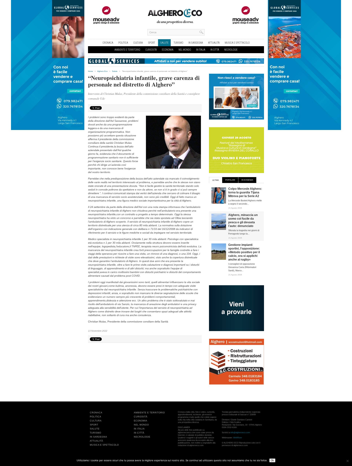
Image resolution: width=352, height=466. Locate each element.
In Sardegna (195, 42)
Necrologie (231, 49)
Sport (151, 42)
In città (214, 49)
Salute (164, 42)
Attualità (214, 42)
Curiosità (151, 49)
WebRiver (237, 437)
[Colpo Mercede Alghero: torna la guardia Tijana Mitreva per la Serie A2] (218, 203)
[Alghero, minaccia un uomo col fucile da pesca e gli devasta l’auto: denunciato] (218, 229)
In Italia (200, 49)
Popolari (230, 180)
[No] (347, 461)
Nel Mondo (185, 49)
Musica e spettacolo (237, 42)
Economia (167, 49)
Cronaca (107, 42)
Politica (123, 42)
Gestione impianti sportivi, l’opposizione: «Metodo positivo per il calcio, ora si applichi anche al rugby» (244, 252)
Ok (272, 460)
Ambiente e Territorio (127, 49)
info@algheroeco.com (240, 432)
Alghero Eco (102, 71)
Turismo (178, 42)
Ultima (215, 180)
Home (90, 71)
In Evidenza (247, 180)
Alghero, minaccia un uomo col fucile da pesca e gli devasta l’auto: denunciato (243, 220)
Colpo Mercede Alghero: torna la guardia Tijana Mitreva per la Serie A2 (245, 192)
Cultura (138, 42)
